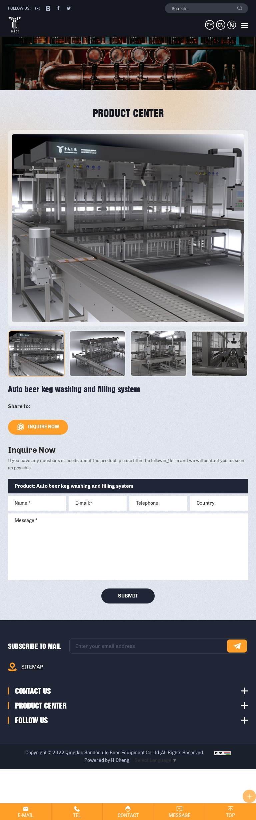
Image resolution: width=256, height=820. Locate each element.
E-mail (26, 815)
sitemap (32, 667)
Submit (128, 596)
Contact (128, 815)
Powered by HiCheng (106, 760)
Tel (77, 815)
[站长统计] (222, 753)
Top (230, 815)
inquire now (43, 427)
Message (179, 815)
